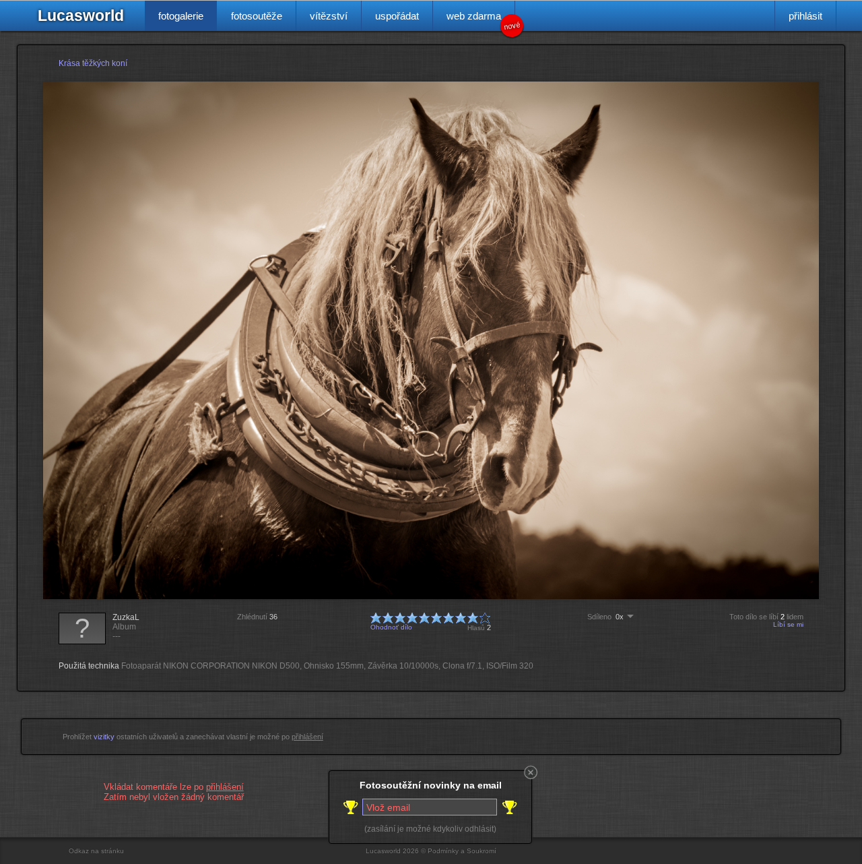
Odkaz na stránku (96, 851)
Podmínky (443, 851)
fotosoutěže (256, 16)
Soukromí (481, 851)
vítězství (328, 16)
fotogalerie (180, 16)
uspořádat (397, 16)
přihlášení (307, 737)
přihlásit (805, 16)
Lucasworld (81, 15)
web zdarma (480, 20)
